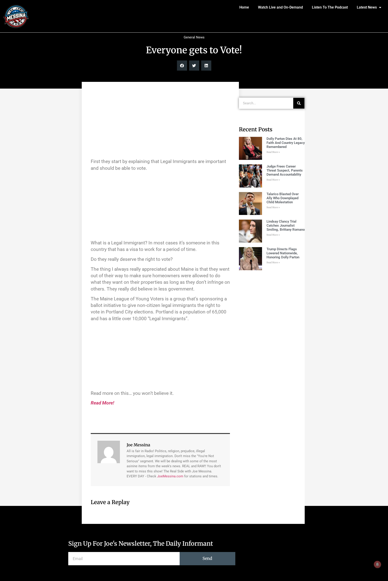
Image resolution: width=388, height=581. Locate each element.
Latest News (367, 7)
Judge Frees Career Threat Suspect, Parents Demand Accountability (285, 170)
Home (244, 7)
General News (194, 37)
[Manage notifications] (377, 564)
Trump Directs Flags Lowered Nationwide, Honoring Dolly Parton (283, 253)
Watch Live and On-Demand (280, 7)
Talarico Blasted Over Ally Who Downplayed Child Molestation (283, 198)
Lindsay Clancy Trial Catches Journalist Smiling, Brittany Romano (286, 225)
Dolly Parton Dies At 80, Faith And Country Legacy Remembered (286, 143)
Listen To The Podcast (330, 7)
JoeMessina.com (170, 476)
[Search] (298, 103)
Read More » (273, 152)
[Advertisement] (160, 122)
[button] (182, 65)
